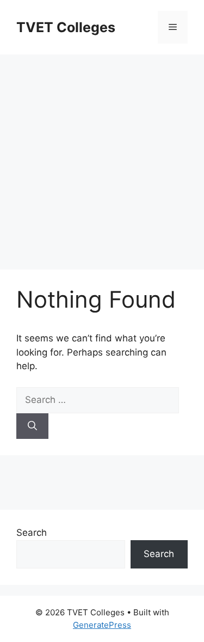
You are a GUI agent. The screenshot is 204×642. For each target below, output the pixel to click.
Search (31, 532)
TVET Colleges (65, 27)
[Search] (32, 426)
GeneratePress (102, 625)
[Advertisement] (102, 156)
